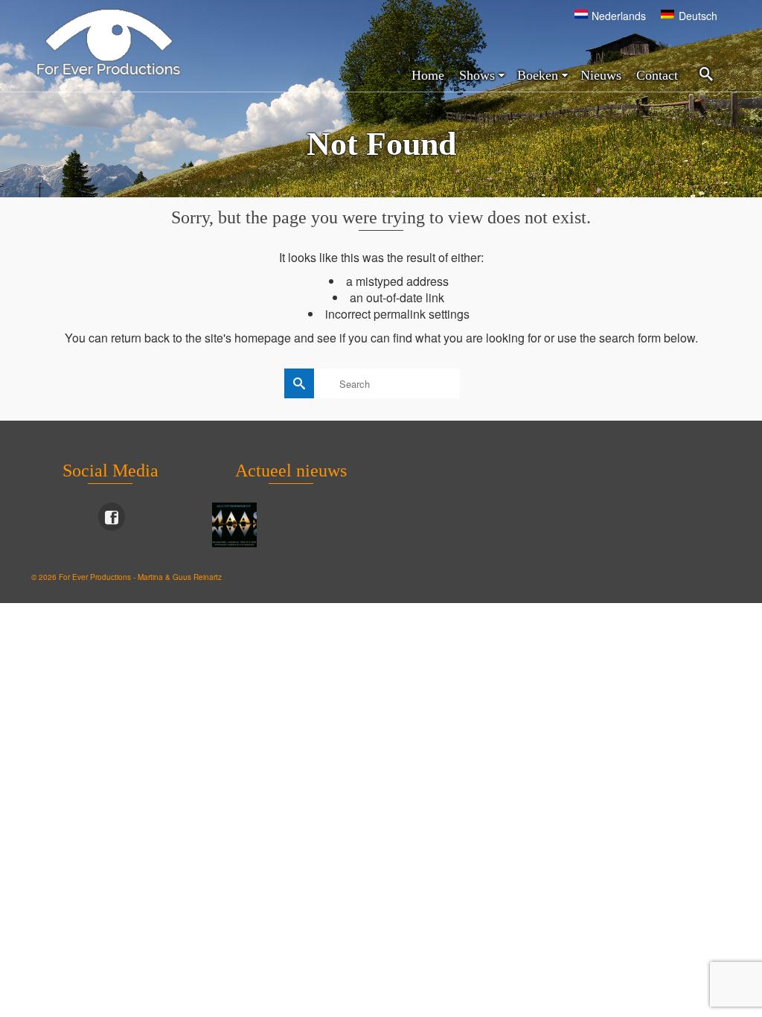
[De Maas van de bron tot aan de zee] (236, 525)
